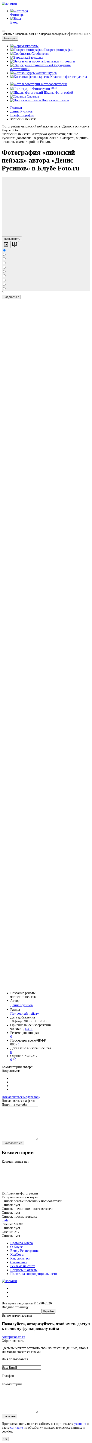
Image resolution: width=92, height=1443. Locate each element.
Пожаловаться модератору (21, 1097)
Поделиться (11, 297)
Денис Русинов (21, 1005)
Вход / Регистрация (24, 1250)
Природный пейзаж (24, 1013)
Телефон (8, 1376)
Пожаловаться (12, 1143)
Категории (9, 38)
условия (80, 1423)
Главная (16, 107)
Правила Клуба (21, 1243)
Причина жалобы (14, 1104)
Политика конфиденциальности (33, 1274)
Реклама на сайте (22, 1266)
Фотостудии (44, 88)
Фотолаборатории (53, 84)
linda (5, 1220)
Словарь (32, 96)
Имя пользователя (15, 1359)
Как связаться (20, 1258)
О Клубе (16, 1247)
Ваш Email (9, 1367)
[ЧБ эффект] (6, 244)
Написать (9, 1416)
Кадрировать (11, 238)
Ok (5, 1439)
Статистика (18, 1262)
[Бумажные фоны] (46, 1189)
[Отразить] (14, 244)
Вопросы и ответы (55, 100)
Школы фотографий (58, 92)
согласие (16, 1427)
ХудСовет (17, 1254)
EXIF (29, 1029)
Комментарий (12, 1384)
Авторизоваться (13, 1337)
